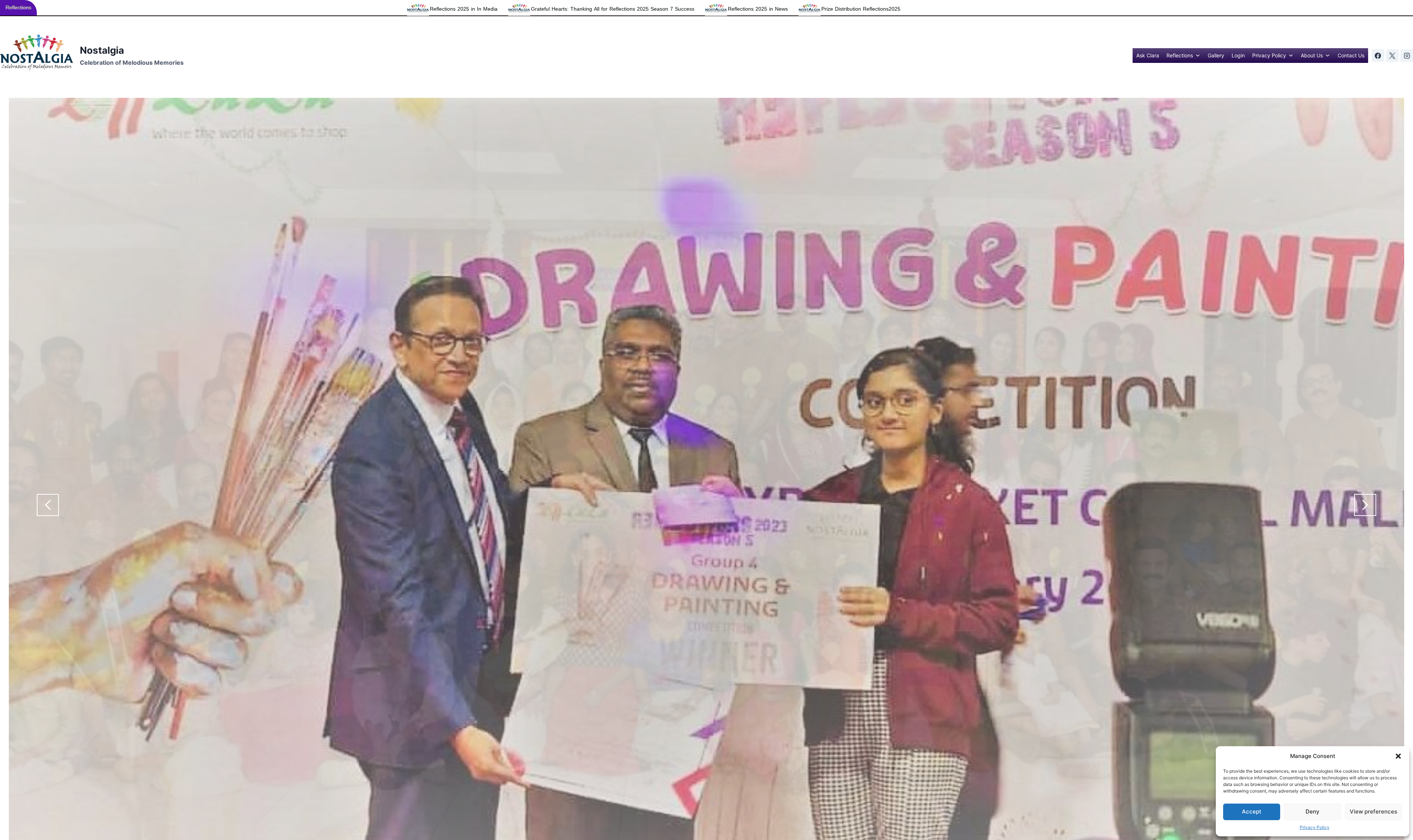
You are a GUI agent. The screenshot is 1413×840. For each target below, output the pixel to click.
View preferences (1373, 811)
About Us (1312, 55)
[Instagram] (1406, 55)
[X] (1392, 55)
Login (1238, 55)
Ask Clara (1147, 55)
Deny (1313, 811)
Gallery (1216, 55)
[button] (1398, 756)
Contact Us (1351, 55)
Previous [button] (48, 505)
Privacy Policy (1314, 827)
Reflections (1179, 55)
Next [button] (1365, 505)
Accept (1251, 811)
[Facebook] (1378, 55)
